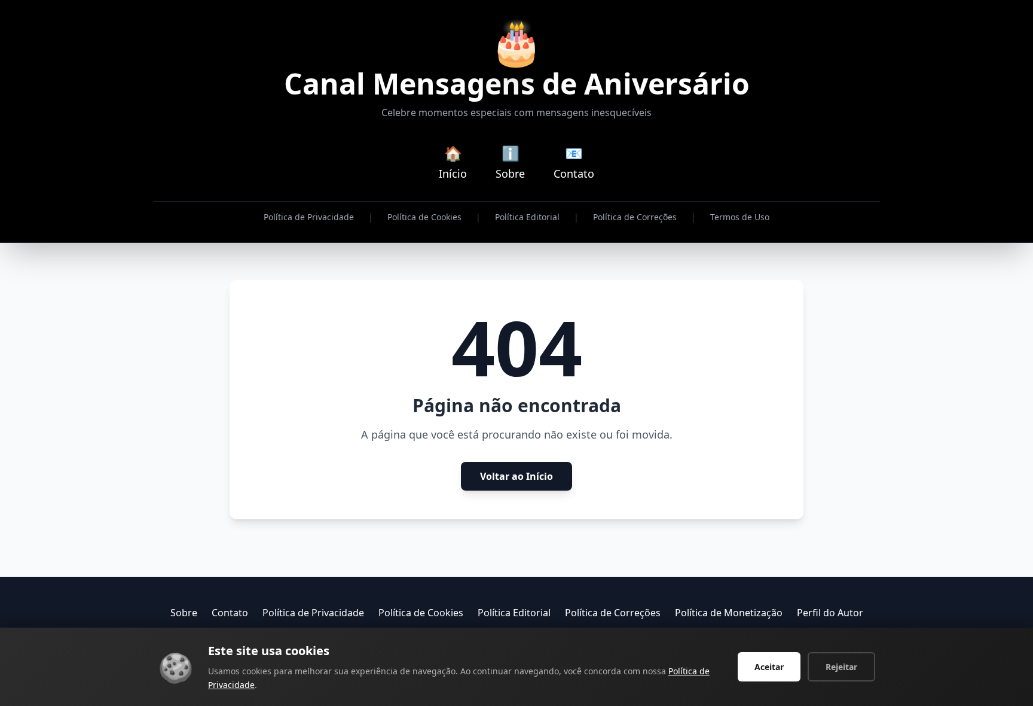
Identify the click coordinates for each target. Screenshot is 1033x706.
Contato (230, 612)
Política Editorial (527, 217)
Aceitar (769, 666)
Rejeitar (841, 666)
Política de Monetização (729, 612)
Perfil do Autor (830, 612)
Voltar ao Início (516, 476)
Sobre (183, 612)
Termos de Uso (739, 217)
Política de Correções (635, 217)
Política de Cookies (424, 217)
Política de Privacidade (309, 217)
